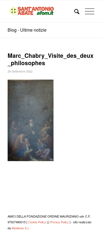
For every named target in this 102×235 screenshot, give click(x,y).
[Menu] (86, 11)
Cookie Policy (37, 222)
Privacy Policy (59, 222)
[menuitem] (74, 11)
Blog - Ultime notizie (27, 30)
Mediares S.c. (21, 228)
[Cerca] (74, 11)
